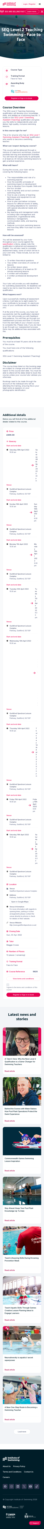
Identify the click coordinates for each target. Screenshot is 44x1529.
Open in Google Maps (20, 902)
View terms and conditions (23, 979)
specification (8, 244)
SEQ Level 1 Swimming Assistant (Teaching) (18, 118)
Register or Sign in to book (21, 98)
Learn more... (32, 11)
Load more (22, 1432)
